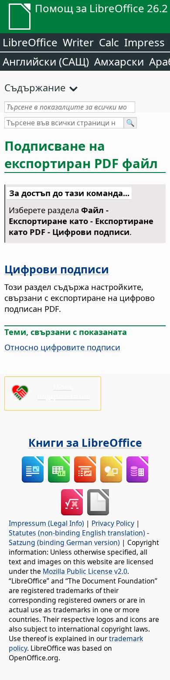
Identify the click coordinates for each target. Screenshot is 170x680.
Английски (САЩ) (46, 61)
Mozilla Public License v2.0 (85, 571)
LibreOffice (30, 42)
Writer (78, 42)
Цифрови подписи (56, 269)
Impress (144, 42)
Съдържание (34, 87)
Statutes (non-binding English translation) (77, 533)
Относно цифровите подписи (62, 347)
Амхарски (119, 61)
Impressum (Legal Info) (46, 523)
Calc (109, 42)
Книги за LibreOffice (85, 442)
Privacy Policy (113, 523)
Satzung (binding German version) (64, 542)
